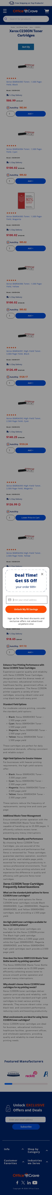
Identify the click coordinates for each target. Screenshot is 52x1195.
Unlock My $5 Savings (26, 609)
